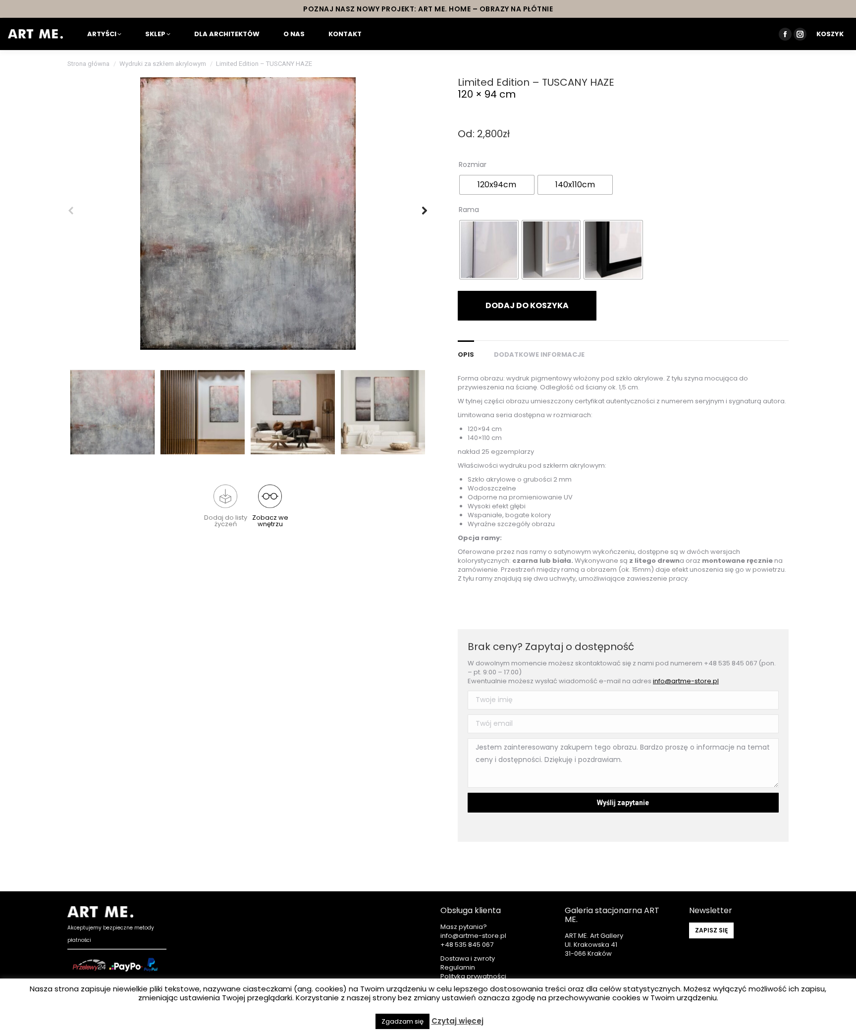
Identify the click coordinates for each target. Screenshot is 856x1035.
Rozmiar (472, 164)
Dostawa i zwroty (467, 958)
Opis (466, 354)
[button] (225, 506)
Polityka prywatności (473, 976)
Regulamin (457, 967)
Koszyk (830, 34)
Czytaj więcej (457, 1021)
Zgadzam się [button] (402, 1021)
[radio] (497, 184)
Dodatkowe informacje (539, 354)
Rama (469, 210)
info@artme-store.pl (686, 681)
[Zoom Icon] (248, 213)
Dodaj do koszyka (527, 305)
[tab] (466, 349)
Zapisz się (711, 930)
